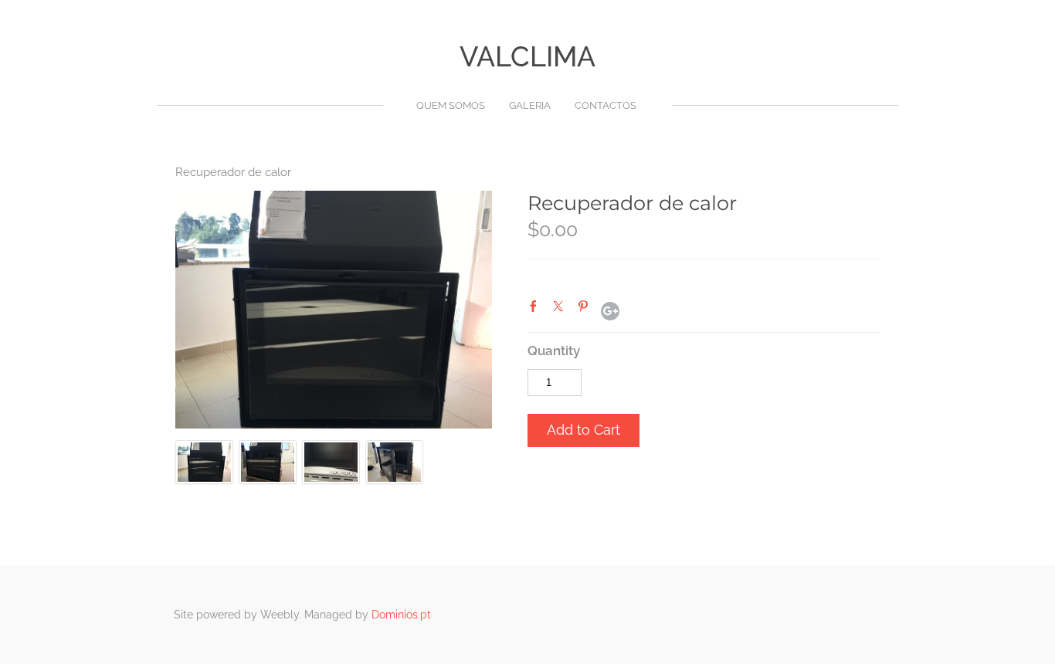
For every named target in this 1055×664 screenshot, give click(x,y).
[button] (583, 430)
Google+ (610, 311)
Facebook (537, 309)
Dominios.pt (401, 614)
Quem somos (450, 105)
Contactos (605, 105)
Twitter (561, 309)
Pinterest (586, 309)
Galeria (530, 105)
